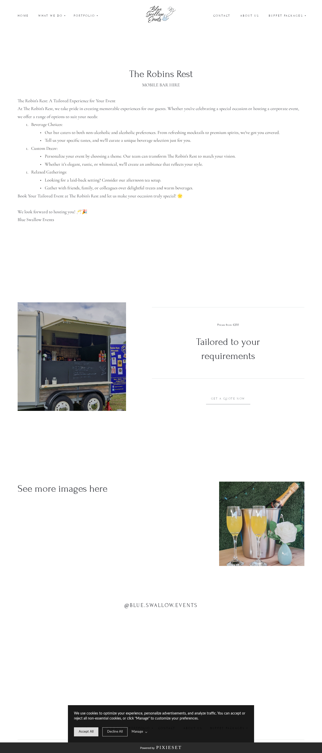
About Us (249, 15)
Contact (221, 15)
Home (23, 15)
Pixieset (169, 747)
